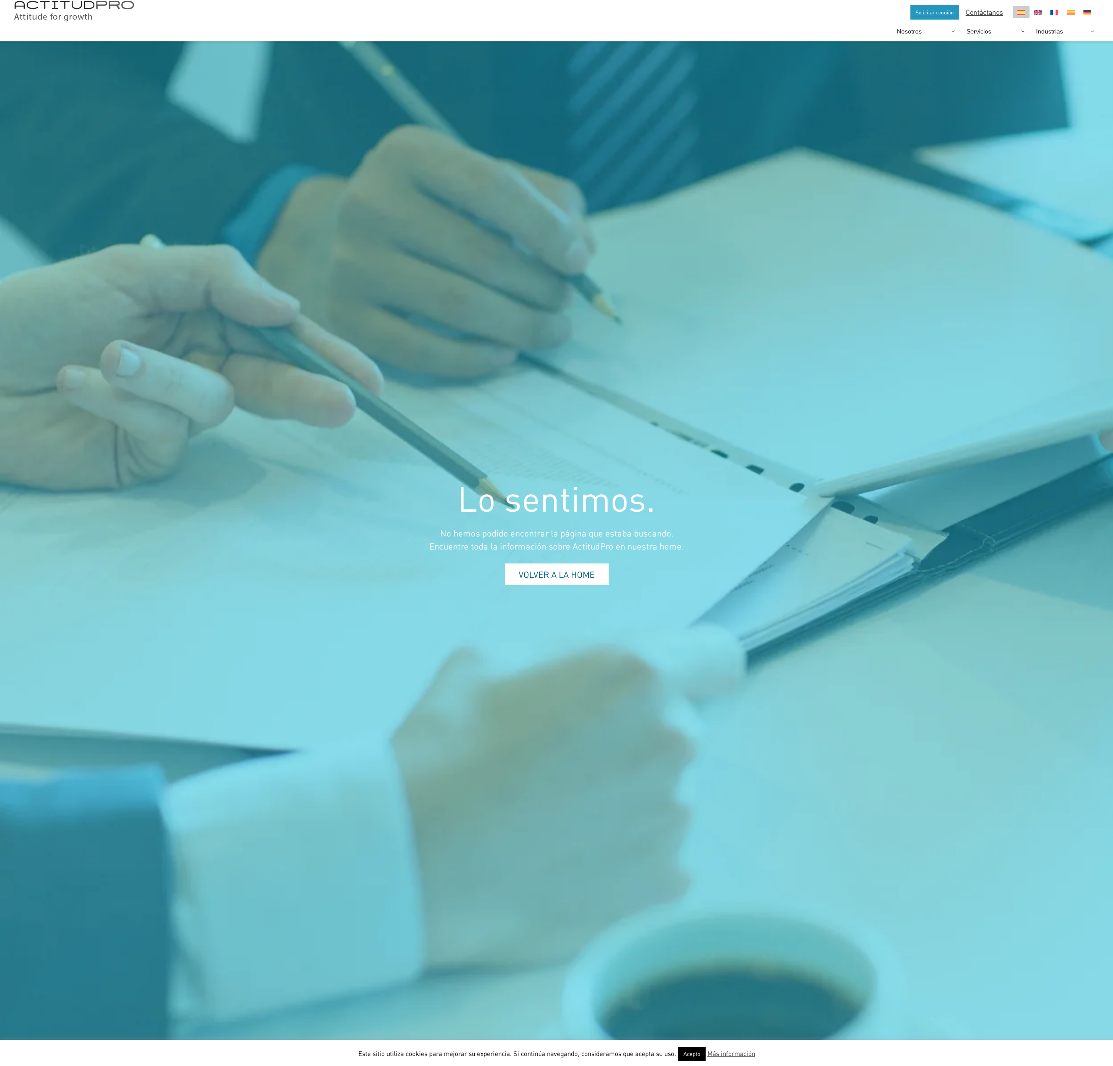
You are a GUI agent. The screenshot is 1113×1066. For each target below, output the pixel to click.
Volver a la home (557, 574)
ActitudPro (74, 17)
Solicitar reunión (935, 12)
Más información (731, 1053)
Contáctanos (984, 12)
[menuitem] (1021, 12)
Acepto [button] (691, 1053)
